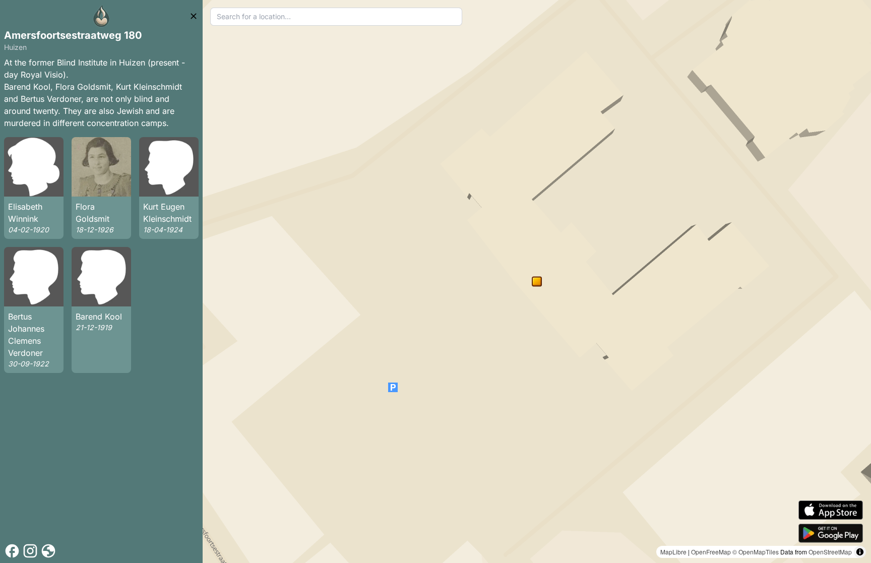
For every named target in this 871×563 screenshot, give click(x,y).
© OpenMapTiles (755, 551)
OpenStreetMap (830, 551)
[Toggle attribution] (860, 552)
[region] (537, 281)
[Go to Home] (101, 16)
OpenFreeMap (711, 551)
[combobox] (336, 16)
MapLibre (673, 551)
